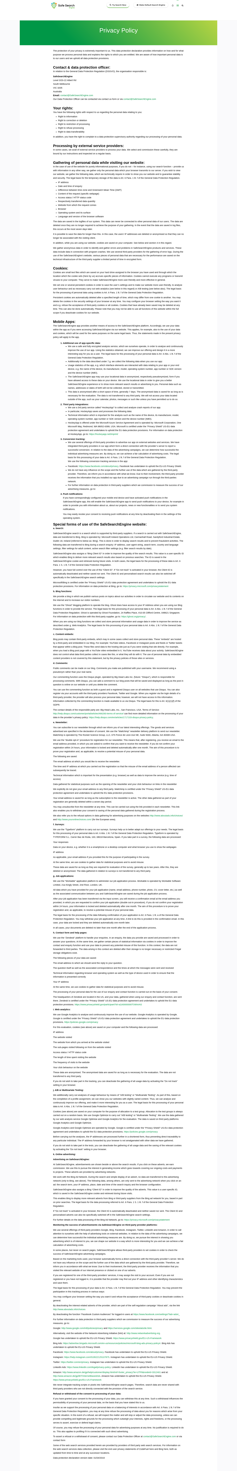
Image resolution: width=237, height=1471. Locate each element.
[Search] (182, 5)
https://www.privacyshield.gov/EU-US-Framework (137, 1338)
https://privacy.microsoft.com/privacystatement (145, 586)
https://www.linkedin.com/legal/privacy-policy (89, 1367)
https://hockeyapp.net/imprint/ (103, 434)
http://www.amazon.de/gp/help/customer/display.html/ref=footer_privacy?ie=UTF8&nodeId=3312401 (111, 1372)
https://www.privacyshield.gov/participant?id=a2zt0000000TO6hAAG (108, 1004)
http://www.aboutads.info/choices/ (166, 815)
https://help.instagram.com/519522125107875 (86, 1357)
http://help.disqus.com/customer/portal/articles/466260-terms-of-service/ (88, 713)
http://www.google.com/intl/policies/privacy (82, 1328)
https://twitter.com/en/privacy (75, 1362)
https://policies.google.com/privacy (81, 1022)
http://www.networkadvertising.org (143, 1333)
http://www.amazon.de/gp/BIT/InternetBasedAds (76, 1376)
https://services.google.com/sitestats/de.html (129, 1328)
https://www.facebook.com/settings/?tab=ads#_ (156, 1314)
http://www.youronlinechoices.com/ (74, 819)
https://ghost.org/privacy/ (133, 616)
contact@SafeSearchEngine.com (76, 95)
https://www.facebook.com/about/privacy (98, 466)
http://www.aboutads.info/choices (69, 1309)
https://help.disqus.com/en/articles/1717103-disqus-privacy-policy (121, 717)
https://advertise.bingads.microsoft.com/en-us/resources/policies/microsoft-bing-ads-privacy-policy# (111, 1343)
